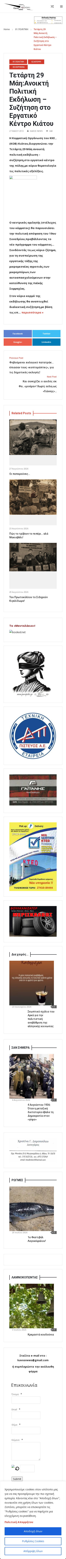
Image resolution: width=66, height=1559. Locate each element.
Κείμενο (16, 1440)
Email (14, 1409)
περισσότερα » (32, 312)
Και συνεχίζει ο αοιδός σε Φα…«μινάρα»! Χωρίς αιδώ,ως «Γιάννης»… (38, 384)
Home (7, 29)
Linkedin (46, 342)
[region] (33, 1520)
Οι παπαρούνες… (19, 473)
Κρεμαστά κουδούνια (41, 1334)
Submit (17, 1479)
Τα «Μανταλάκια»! (22, 625)
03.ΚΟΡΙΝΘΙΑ (19, 67)
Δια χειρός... (20, 954)
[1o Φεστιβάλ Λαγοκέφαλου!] (31, 1208)
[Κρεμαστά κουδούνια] (31, 1306)
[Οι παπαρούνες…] (33, 437)
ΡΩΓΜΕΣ (17, 1180)
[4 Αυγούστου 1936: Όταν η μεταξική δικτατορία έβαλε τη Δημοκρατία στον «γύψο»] (31, 1076)
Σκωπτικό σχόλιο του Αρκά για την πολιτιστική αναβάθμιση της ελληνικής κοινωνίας (41, 1019)
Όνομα (15, 1394)
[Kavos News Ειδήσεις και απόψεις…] (18, 6)
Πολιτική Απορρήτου (19, 1522)
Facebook (18, 333)
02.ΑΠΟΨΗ (36, 61)
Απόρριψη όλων (33, 1551)
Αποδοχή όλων (33, 1531)
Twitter (46, 333)
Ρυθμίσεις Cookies (33, 1541)
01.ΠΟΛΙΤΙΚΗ (21, 29)
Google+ (17, 342)
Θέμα (14, 1424)
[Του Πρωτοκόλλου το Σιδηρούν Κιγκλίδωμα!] (33, 557)
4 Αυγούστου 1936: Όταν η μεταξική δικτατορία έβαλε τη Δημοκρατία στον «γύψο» (41, 1112)
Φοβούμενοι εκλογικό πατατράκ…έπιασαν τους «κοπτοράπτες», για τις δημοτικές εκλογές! (31, 365)
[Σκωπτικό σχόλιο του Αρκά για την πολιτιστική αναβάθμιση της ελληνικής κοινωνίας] (31, 983)
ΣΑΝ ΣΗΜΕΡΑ (21, 1047)
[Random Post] (52, 6)
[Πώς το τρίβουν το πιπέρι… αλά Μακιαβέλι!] (33, 497)
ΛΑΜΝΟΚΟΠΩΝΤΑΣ (25, 1277)
